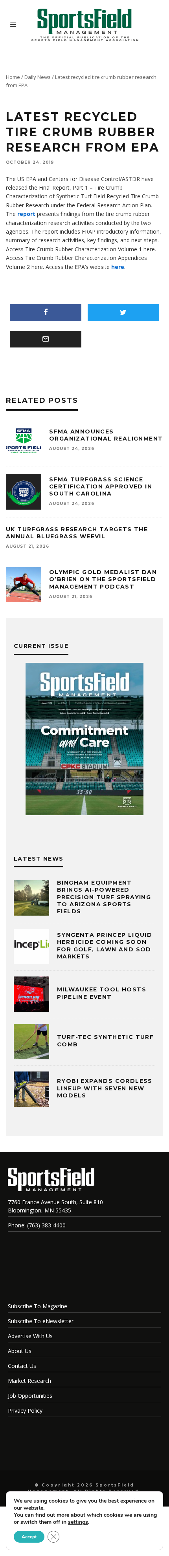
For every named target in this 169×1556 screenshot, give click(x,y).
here (117, 267)
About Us (19, 1351)
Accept (29, 1537)
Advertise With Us (30, 1336)
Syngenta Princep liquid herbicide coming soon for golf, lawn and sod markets (104, 945)
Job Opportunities (30, 1395)
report (26, 214)
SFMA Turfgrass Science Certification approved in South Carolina (100, 486)
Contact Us (22, 1365)
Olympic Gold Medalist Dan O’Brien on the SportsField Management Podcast (103, 579)
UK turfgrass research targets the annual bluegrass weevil (77, 533)
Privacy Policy (25, 1410)
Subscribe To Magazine (37, 1306)
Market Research (29, 1380)
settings (78, 1522)
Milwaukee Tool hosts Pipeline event (101, 993)
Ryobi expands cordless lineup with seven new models (104, 1088)
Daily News (37, 76)
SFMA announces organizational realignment (106, 435)
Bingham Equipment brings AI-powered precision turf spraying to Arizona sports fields (104, 897)
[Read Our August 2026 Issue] (84, 740)
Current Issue (41, 645)
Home (13, 76)
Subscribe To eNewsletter (40, 1321)
